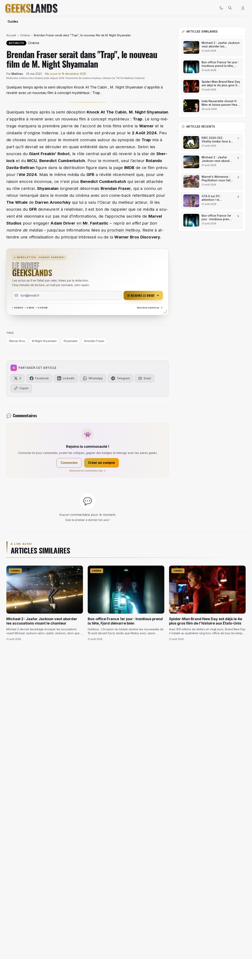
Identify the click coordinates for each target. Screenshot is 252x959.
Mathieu (17, 73)
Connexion (69, 463)
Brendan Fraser (116, 188)
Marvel (155, 216)
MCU (32, 160)
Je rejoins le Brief (141, 295)
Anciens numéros (148, 307)
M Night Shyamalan (44, 341)
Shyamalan (157, 112)
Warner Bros (126, 237)
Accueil (11, 35)
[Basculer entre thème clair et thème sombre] (221, 8)
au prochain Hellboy (120, 230)
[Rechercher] (230, 8)
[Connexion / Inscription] (243, 8)
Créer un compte (101, 463)
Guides (13, 21)
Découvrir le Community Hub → (87, 470)
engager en (70, 223)
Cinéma (25, 35)
